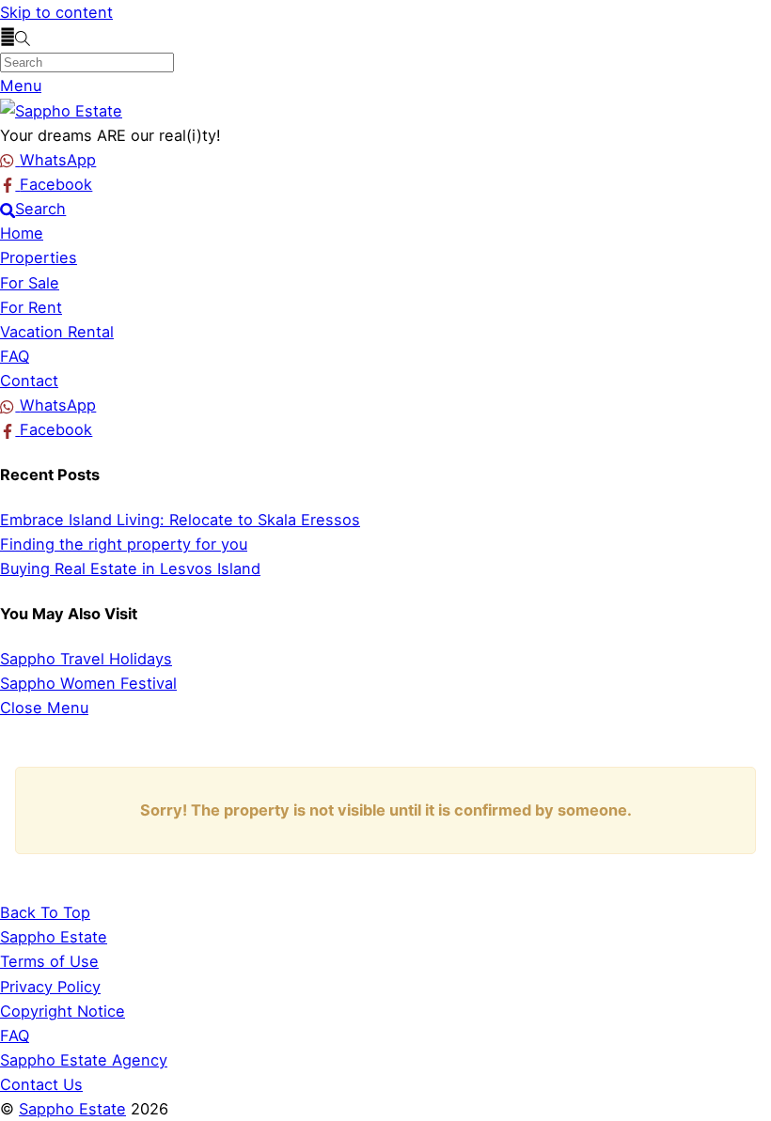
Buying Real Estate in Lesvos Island (130, 568)
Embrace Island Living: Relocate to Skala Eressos (180, 519)
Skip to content (56, 12)
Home (21, 233)
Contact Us (41, 1084)
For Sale (29, 282)
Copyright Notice (62, 1011)
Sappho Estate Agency (83, 1060)
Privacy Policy (50, 986)
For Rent (31, 307)
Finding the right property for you (123, 544)
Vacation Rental (57, 331)
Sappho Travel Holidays (86, 658)
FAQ (14, 356)
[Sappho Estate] (61, 110)
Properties (38, 257)
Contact (29, 380)
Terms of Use (49, 961)
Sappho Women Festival (88, 683)
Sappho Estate (72, 1108)
